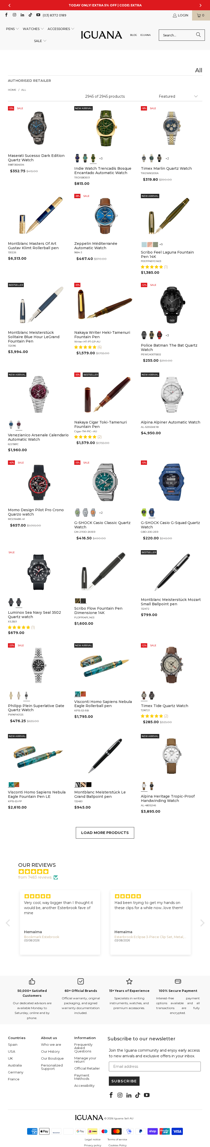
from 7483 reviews (34, 877)
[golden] (11, 695)
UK (10, 1058)
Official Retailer (87, 1068)
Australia (15, 1065)
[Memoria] (78, 600)
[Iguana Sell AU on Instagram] (14, 15)
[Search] (198, 35)
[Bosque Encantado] (93, 158)
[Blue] (144, 158)
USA (11, 1051)
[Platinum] (78, 784)
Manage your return (85, 1059)
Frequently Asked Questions (83, 1047)
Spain (12, 1044)
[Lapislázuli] (78, 158)
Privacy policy (92, 1145)
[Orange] (93, 512)
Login (183, 15)
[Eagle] (78, 693)
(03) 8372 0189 (54, 15)
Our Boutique (52, 1058)
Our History (50, 1051)
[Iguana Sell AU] (101, 35)
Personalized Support (52, 1067)
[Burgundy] (19, 425)
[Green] (152, 158)
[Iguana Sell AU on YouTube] (38, 15)
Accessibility (84, 1085)
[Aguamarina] (85, 158)
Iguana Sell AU (123, 1118)
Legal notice (93, 1139)
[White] (144, 786)
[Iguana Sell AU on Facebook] (6, 15)
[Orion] (83, 693)
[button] (12, 29)
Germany (15, 1072)
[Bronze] (159, 158)
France (13, 1079)
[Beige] (144, 695)
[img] (107, 871)
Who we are (51, 1044)
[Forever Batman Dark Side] (144, 335)
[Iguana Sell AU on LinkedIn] (22, 15)
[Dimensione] (83, 600)
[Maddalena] (150, 244)
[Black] (144, 512)
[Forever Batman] (152, 335)
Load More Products (105, 832)
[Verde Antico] (155, 244)
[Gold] (89, 784)
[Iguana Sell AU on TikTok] (30, 15)
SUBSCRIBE (124, 1081)
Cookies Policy (118, 1145)
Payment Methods (81, 1077)
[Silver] (85, 512)
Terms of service (117, 1139)
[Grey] (19, 695)
